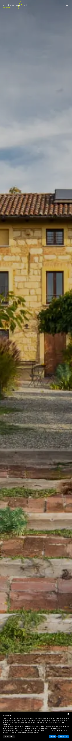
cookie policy (7, 724)
